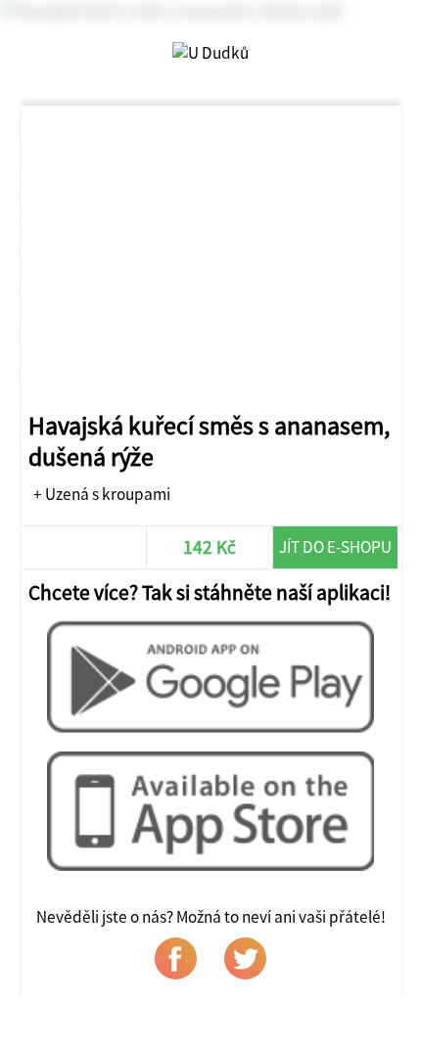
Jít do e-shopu (335, 547)
